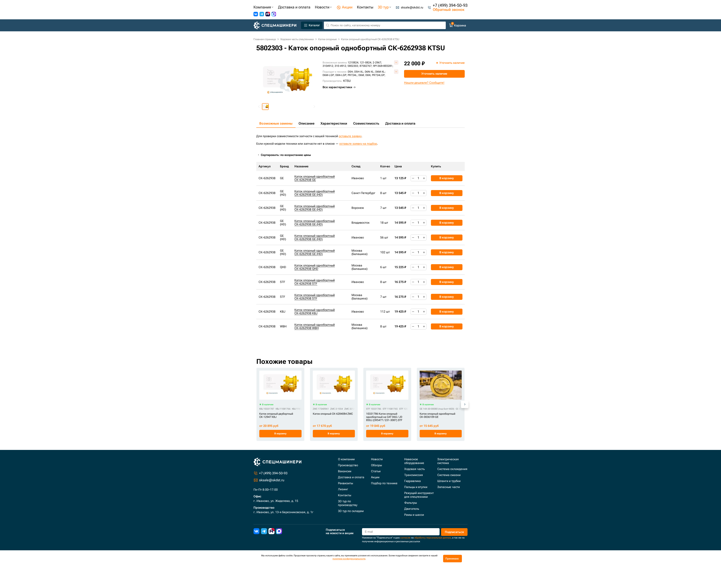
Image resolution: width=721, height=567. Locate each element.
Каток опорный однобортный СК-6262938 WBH (314, 326)
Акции (375, 477)
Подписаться (454, 532)
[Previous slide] (259, 106)
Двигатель (411, 509)
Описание (306, 123)
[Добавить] (424, 178)
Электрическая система (448, 461)
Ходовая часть (414, 469)
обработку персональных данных (432, 537)
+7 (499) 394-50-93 (450, 5)
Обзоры (376, 465)
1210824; (353, 62)
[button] (265, 106)
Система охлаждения (452, 469)
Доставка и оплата (400, 123)
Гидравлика (412, 481)
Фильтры (410, 503)
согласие (405, 537)
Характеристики (334, 123)
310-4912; (341, 66)
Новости (377, 459)
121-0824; (366, 62)
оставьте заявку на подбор (358, 143)
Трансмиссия (413, 475)
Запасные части (448, 487)
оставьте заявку (350, 136)
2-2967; (377, 62)
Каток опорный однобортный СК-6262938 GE (314, 178)
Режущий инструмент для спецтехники (419, 495)
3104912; (328, 66)
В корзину (446, 178)
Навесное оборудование (414, 461)
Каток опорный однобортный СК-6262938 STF (314, 281)
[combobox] (288, 155)
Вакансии (344, 471)
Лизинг (343, 489)
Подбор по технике (384, 483)
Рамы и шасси (414, 515)
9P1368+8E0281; (383, 66)
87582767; (366, 66)
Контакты (344, 495)
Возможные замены (276, 123)
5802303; (353, 66)
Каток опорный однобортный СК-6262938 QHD (314, 267)
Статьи (376, 471)
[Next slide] (314, 106)
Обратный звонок (449, 10)
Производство (348, 465)
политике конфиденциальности (349, 558)
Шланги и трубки (449, 481)
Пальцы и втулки (415, 487)
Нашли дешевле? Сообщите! (424, 82)
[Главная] (276, 25)
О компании (346, 459)
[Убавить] (413, 178)
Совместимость (366, 123)
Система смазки (449, 475)
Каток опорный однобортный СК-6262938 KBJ (314, 311)
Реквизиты (345, 483)
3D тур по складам (351, 511)
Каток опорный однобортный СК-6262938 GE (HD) (314, 193)
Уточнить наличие (434, 73)
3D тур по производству (347, 503)
